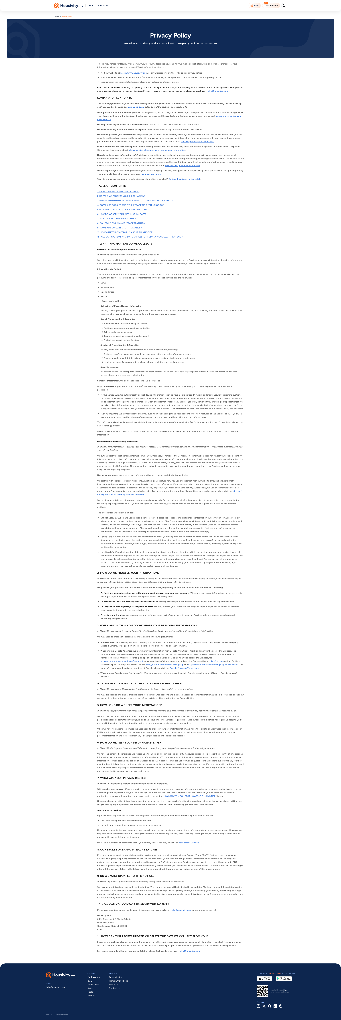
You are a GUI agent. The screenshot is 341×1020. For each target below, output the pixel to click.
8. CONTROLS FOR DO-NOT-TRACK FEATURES (121, 223)
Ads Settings (217, 661)
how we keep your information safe (182, 165)
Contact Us (114, 988)
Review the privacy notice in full (184, 179)
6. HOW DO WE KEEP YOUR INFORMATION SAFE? (121, 214)
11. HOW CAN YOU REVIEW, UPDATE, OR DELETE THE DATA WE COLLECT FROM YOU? (139, 237)
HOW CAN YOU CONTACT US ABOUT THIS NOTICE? (190, 796)
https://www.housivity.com (133, 73)
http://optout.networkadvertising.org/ (165, 664)
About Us (113, 984)
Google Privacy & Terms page (184, 668)
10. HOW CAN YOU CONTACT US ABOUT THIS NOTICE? (125, 232)
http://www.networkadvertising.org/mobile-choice (213, 664)
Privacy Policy (115, 977)
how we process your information (197, 141)
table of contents (135, 107)
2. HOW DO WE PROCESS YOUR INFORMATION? (121, 196)
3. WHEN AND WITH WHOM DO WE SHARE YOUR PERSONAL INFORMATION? (135, 200)
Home (57, 16)
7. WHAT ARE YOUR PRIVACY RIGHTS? (116, 218)
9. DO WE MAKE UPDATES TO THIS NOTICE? (119, 227)
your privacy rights (151, 174)
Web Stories (93, 984)
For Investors (102, 5)
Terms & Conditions (118, 981)
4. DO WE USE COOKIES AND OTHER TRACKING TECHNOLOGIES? (130, 205)
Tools (90, 992)
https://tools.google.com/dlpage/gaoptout (121, 661)
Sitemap (91, 995)
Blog (91, 5)
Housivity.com (274, 973)
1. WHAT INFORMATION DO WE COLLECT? (118, 191)
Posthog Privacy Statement (130, 494)
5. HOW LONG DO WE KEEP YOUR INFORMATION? (122, 209)
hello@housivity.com (217, 91)
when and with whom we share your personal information (156, 150)
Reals (256, 5)
